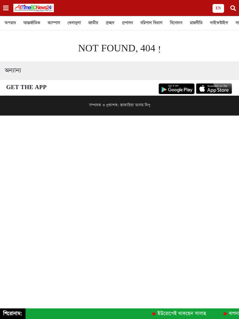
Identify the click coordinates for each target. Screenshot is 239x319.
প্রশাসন (127, 23)
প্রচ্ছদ (110, 23)
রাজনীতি (196, 23)
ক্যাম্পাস (54, 23)
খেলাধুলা (74, 23)
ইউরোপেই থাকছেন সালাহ (181, 313)
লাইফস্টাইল (219, 23)
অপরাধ (10, 23)
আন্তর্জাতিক (31, 23)
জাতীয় (93, 23)
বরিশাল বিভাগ (151, 23)
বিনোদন (176, 23)
